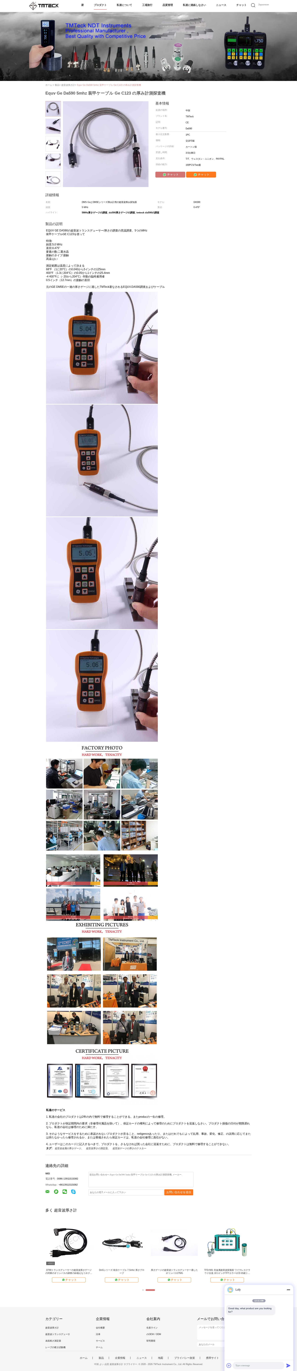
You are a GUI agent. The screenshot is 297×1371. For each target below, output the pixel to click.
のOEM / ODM (153, 1334)
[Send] (288, 1365)
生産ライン (152, 1327)
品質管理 (168, 4)
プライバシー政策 (184, 1358)
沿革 (98, 1334)
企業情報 (120, 1358)
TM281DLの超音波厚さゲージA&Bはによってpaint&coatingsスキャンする (174, 1271)
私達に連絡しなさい (194, 4)
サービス (100, 1340)
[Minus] (288, 1290)
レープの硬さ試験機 (55, 1347)
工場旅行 (147, 4)
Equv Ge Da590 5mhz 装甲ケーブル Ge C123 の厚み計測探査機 (109, 85)
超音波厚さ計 (52, 1327)
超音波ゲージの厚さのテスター (129, 1148)
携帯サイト (212, 1358)
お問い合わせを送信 (178, 1192)
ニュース (221, 4)
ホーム (83, 1358)
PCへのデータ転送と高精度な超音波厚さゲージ (121, 1271)
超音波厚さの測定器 (97, 1148)
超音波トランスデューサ (57, 1334)
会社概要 (100, 1327)
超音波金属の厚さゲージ (68, 1148)
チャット (241, 4)
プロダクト (100, 4)
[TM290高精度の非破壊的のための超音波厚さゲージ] (227, 1242)
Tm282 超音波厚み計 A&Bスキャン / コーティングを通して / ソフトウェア (69, 1271)
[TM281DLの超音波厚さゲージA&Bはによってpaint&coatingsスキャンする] (174, 1242)
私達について (124, 4)
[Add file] (229, 1365)
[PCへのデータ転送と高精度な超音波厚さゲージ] (121, 1242)
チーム (99, 1347)
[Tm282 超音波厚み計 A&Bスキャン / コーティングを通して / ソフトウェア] (68, 1242)
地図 (160, 1358)
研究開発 (150, 1340)
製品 (101, 1358)
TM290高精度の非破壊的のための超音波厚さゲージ (227, 1271)
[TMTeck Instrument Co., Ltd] (45, 6)
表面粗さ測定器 (53, 1340)
